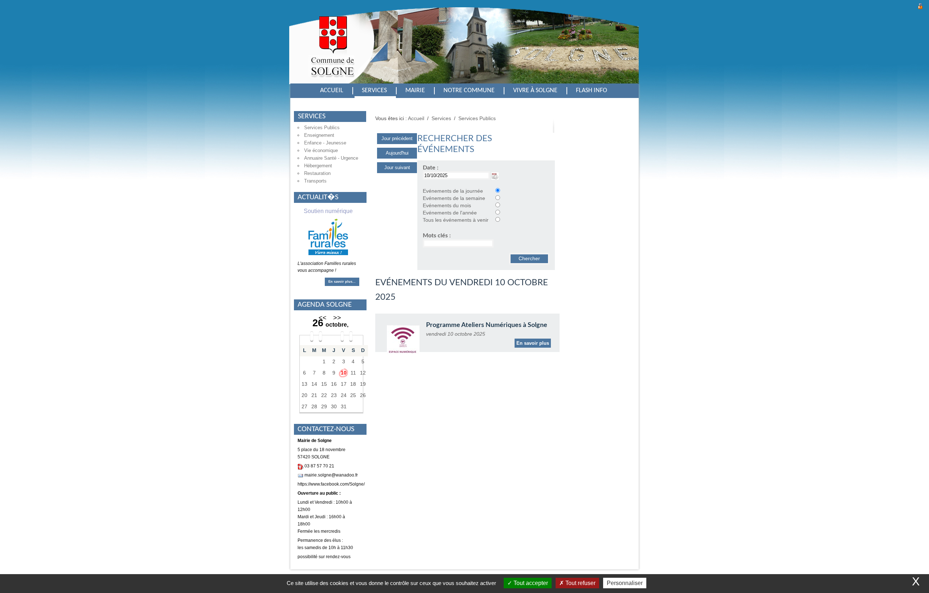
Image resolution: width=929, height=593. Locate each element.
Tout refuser (580, 583)
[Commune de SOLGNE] (331, 51)
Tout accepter (530, 583)
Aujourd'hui (397, 153)
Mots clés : (437, 235)
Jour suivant (397, 167)
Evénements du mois (447, 205)
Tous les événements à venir (455, 220)
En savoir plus (532, 343)
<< (323, 318)
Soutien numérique (328, 211)
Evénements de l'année (450, 213)
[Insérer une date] (495, 175)
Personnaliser (625, 583)
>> (337, 318)
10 (344, 373)
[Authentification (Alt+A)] (920, 5)
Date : (430, 168)
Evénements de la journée (453, 191)
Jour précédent (397, 138)
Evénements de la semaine (454, 198)
